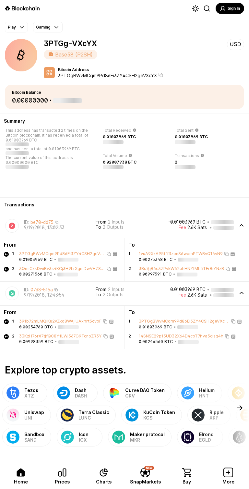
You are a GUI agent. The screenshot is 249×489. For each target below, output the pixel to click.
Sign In (234, 8)
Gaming (43, 27)
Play (12, 27)
